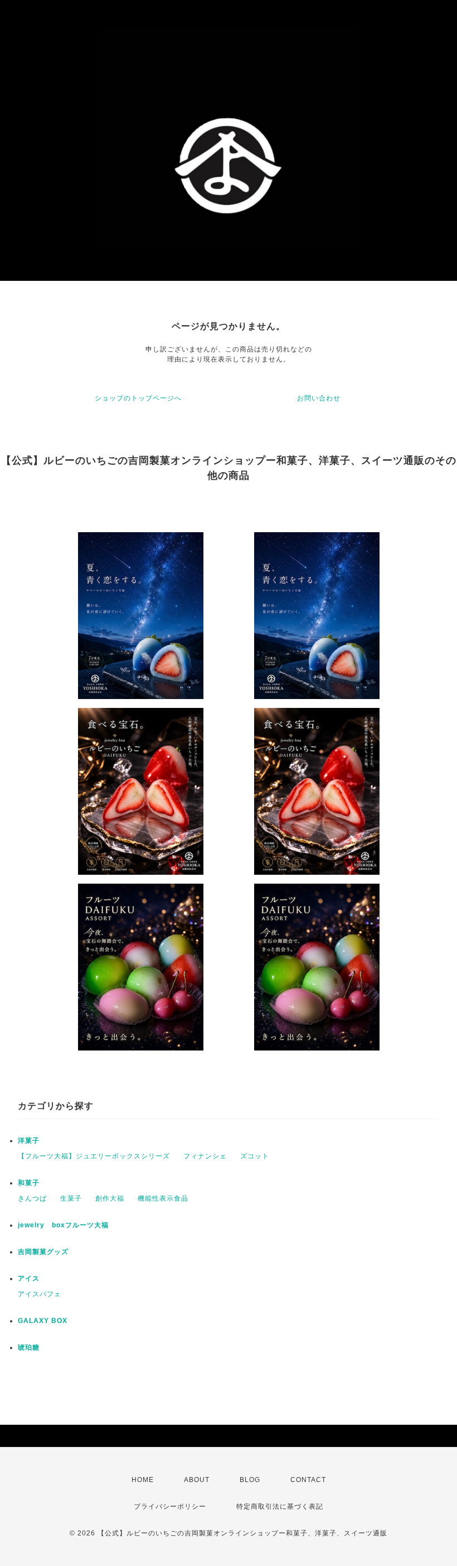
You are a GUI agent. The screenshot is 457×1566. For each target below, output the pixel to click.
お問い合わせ (319, 398)
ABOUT (197, 1480)
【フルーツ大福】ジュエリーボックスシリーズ (94, 1156)
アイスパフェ (39, 1294)
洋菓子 (29, 1140)
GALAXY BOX (42, 1321)
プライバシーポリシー (170, 1506)
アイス (29, 1278)
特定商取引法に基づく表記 (279, 1506)
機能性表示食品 (163, 1198)
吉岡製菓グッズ (43, 1252)
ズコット (254, 1156)
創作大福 (109, 1198)
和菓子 (29, 1183)
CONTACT (308, 1480)
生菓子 (71, 1198)
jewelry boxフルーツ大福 (63, 1225)
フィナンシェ (205, 1156)
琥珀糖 (29, 1347)
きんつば (32, 1198)
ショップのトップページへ (138, 398)
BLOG (250, 1480)
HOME (143, 1480)
